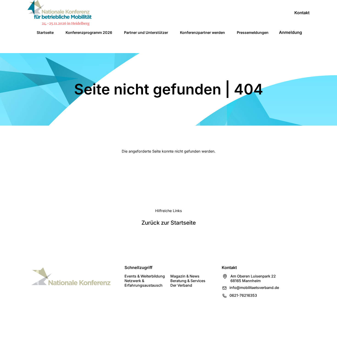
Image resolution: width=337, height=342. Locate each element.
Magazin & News (184, 276)
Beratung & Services (187, 280)
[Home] (59, 13)
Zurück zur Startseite (168, 222)
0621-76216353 (243, 295)
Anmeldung (290, 32)
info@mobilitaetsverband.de (254, 287)
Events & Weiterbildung (144, 276)
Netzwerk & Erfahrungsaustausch (143, 283)
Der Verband (181, 285)
